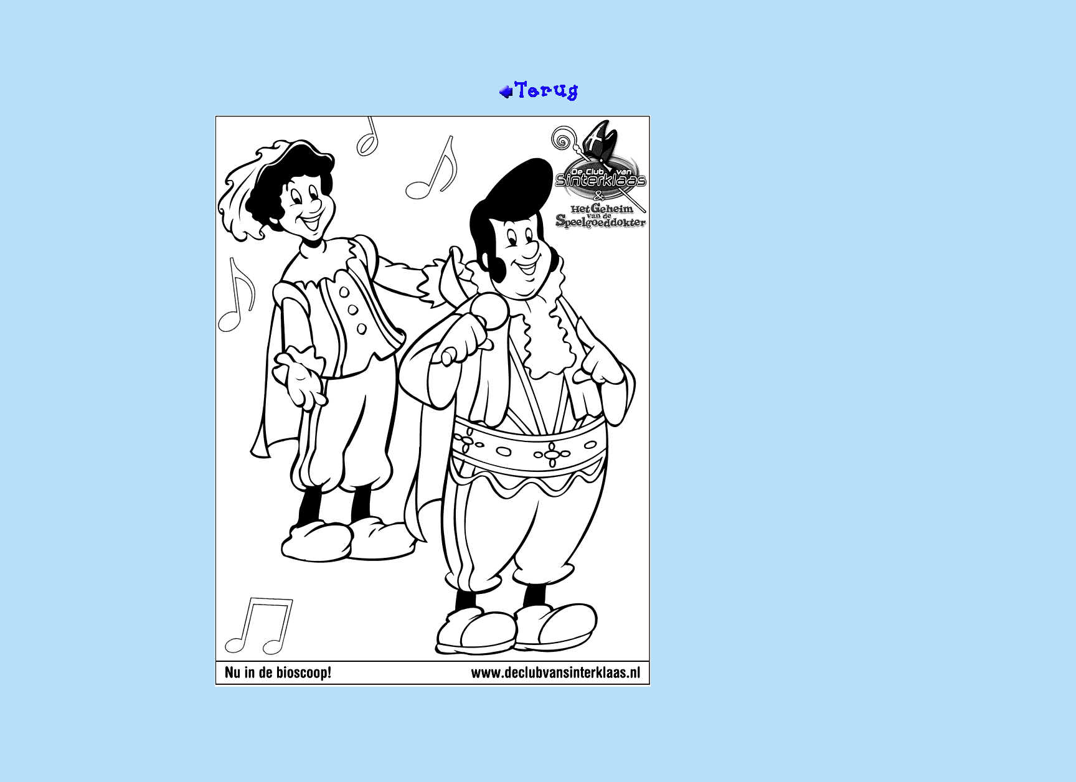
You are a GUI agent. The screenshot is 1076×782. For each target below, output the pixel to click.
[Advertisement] (538, 39)
